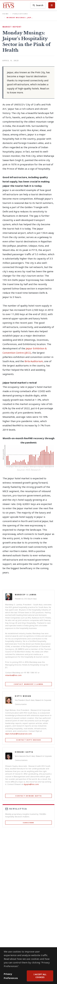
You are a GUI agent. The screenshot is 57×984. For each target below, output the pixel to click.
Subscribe (28, 823)
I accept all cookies (40, 976)
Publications (20, 14)
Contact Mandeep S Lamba (28, 684)
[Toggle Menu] (51, 5)
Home (6, 14)
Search (39, 5)
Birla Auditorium (34, 361)
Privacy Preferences (11, 976)
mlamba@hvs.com (13, 675)
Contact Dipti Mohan (28, 740)
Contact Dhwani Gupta (28, 796)
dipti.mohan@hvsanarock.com (18, 733)
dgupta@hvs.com (31, 784)
